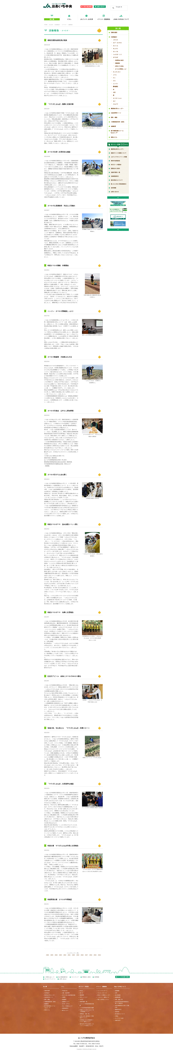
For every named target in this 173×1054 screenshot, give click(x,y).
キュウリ (115, 48)
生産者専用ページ (116, 113)
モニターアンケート (50, 979)
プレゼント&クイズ (102, 993)
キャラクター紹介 (119, 1018)
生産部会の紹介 (119, 60)
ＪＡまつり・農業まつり (103, 997)
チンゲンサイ (117, 72)
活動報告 (117, 63)
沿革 (116, 993)
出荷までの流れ (119, 66)
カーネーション (117, 98)
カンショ (115, 45)
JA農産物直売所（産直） (118, 122)
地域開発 (64, 999)
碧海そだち (114, 137)
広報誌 (116, 1016)
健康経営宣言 (118, 1009)
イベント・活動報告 (101, 986)
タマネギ (64, 24)
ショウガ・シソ (117, 54)
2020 (73, 955)
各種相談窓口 (65, 1008)
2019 (77, 955)
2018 (82, 955)
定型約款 (117, 1011)
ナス (114, 80)
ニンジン (115, 83)
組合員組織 (117, 995)
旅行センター (65, 1010)
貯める (81, 990)
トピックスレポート (102, 990)
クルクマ (115, 104)
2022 (65, 955)
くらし (62, 986)
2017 (86, 955)
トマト (115, 75)
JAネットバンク (83, 997)
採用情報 (96, 977)
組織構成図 (117, 997)
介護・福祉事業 (66, 993)
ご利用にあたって (49, 977)
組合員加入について (120, 1013)
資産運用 (82, 995)
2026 (47, 955)
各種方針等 (117, 1020)
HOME (45, 24)
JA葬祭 (63, 997)
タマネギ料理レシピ (120, 69)
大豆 (114, 92)
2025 (52, 955)
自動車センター (66, 1001)
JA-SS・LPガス (66, 1003)
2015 (95, 955)
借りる (81, 993)
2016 (90, 955)
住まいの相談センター (67, 1006)
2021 (69, 955)
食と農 (51, 24)
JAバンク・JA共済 (83, 986)
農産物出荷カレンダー (117, 108)
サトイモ (115, 51)
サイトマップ (74, 977)
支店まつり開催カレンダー (103, 995)
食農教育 (113, 126)
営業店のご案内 (86, 977)
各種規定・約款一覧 (84, 1013)
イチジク (115, 40)
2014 (99, 955)
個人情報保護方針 (63, 977)
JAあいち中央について (120, 986)
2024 (56, 955)
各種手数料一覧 (83, 1001)
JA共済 (81, 999)
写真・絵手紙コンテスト (103, 999)
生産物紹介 (57, 24)
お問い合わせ (62, 979)
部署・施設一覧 (119, 999)
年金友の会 (64, 990)
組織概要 (117, 990)
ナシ (114, 77)
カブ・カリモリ (117, 42)
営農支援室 (114, 32)
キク (114, 101)
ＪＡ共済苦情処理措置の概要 (87, 1007)
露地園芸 (115, 86)
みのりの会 (68, 995)
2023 (60, 955)
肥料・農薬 (114, 117)
